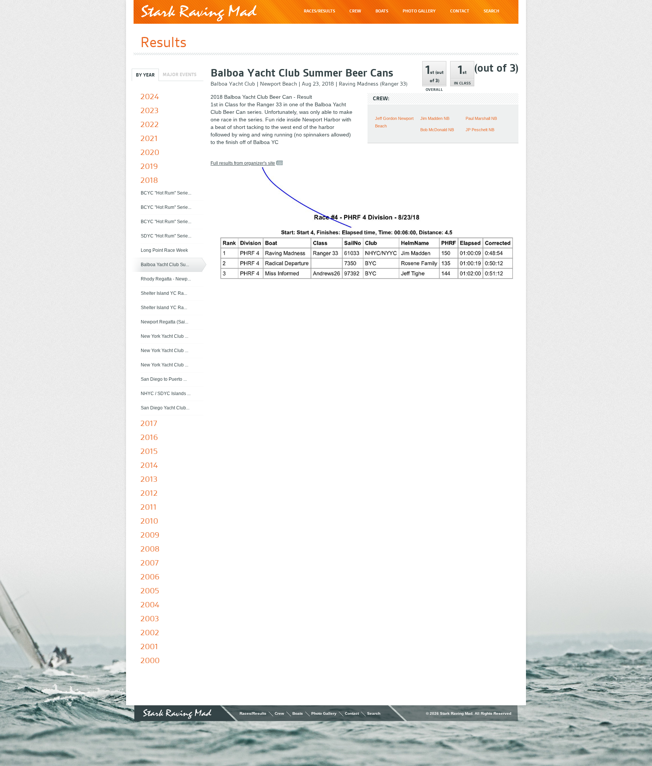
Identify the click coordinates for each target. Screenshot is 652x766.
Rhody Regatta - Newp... (166, 279)
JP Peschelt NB (480, 129)
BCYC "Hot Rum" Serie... (166, 193)
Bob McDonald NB (437, 129)
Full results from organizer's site (243, 163)
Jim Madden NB (434, 118)
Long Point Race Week (164, 250)
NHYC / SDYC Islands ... (166, 393)
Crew (279, 713)
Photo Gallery (324, 713)
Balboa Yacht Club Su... (165, 264)
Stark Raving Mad (199, 13)
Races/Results (253, 713)
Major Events (180, 74)
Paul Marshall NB (481, 118)
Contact (352, 713)
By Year (145, 75)
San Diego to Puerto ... (164, 379)
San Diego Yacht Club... (165, 408)
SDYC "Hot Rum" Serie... (166, 236)
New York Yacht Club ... (164, 336)
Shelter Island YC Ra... (164, 293)
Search (373, 713)
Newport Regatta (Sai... (164, 322)
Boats (297, 713)
